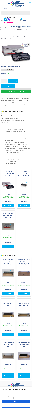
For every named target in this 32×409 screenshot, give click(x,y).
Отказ (16, 406)
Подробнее (8, 201)
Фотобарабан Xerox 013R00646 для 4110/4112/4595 (24, 262)
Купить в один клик (8, 86)
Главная (2, 28)
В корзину (14, 81)
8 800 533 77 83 (9, 17)
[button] (28, 44)
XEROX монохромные (23, 28)
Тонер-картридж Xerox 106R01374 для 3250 (8, 215)
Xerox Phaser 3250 (5, 29)
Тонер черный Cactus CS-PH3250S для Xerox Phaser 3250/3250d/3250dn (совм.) (8, 176)
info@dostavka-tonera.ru (10, 24)
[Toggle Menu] (30, 1)
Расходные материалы (11, 28)
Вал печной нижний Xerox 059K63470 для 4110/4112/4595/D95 (24, 347)
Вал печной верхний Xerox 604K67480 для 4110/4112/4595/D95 (8, 347)
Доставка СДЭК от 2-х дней (17, 91)
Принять (16, 401)
